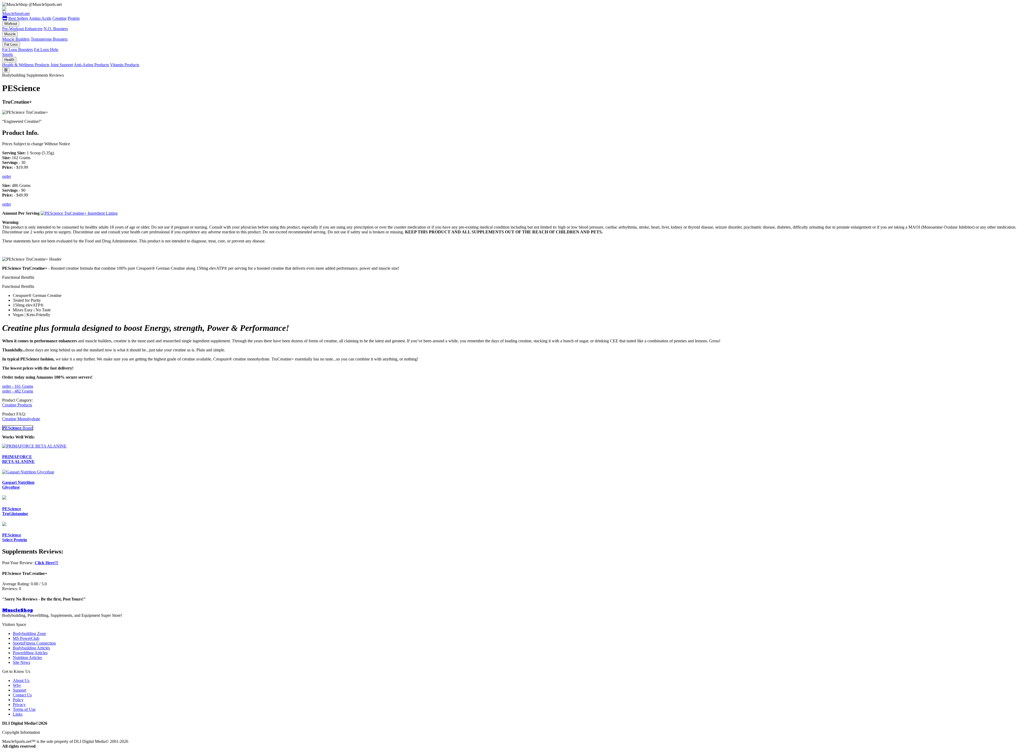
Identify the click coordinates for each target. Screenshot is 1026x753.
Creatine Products (17, 405)
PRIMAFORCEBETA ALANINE (18, 459)
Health (9, 60)
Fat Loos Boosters (17, 49)
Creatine (59, 18)
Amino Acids (40, 18)
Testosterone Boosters (49, 39)
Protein (74, 18)
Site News (21, 662)
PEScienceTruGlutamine (15, 511)
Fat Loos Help (46, 49)
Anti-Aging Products (91, 64)
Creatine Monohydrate (21, 419)
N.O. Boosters (56, 28)
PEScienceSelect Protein (14, 537)
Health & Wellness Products (25, 64)
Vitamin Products (124, 64)
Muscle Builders (16, 39)
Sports (7, 54)
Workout (10, 24)
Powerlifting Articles (30, 652)
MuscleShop (17, 610)
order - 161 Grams (17, 386)
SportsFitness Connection (34, 643)
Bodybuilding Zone (29, 633)
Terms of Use (24, 709)
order (6, 176)
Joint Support (61, 64)
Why (17, 685)
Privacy (19, 704)
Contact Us (22, 695)
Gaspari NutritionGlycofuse (18, 484)
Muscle (9, 34)
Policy (18, 699)
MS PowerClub (26, 638)
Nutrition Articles (27, 657)
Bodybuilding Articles (31, 648)
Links (17, 714)
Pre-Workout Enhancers (22, 28)
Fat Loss (11, 44)
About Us (21, 680)
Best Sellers (18, 18)
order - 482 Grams (17, 391)
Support (19, 690)
